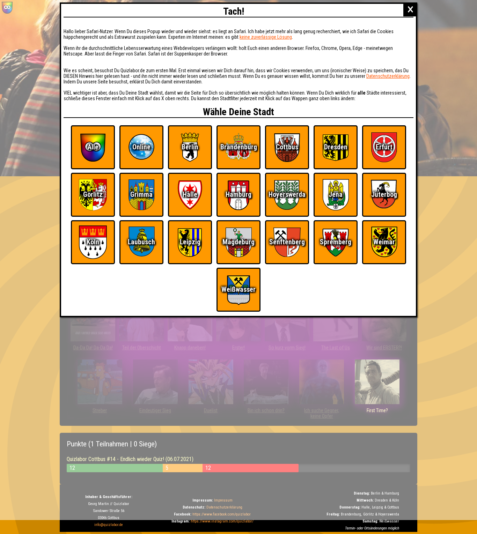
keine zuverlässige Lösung (266, 37)
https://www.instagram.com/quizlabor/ (222, 521)
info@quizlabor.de (108, 524)
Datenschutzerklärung (388, 76)
